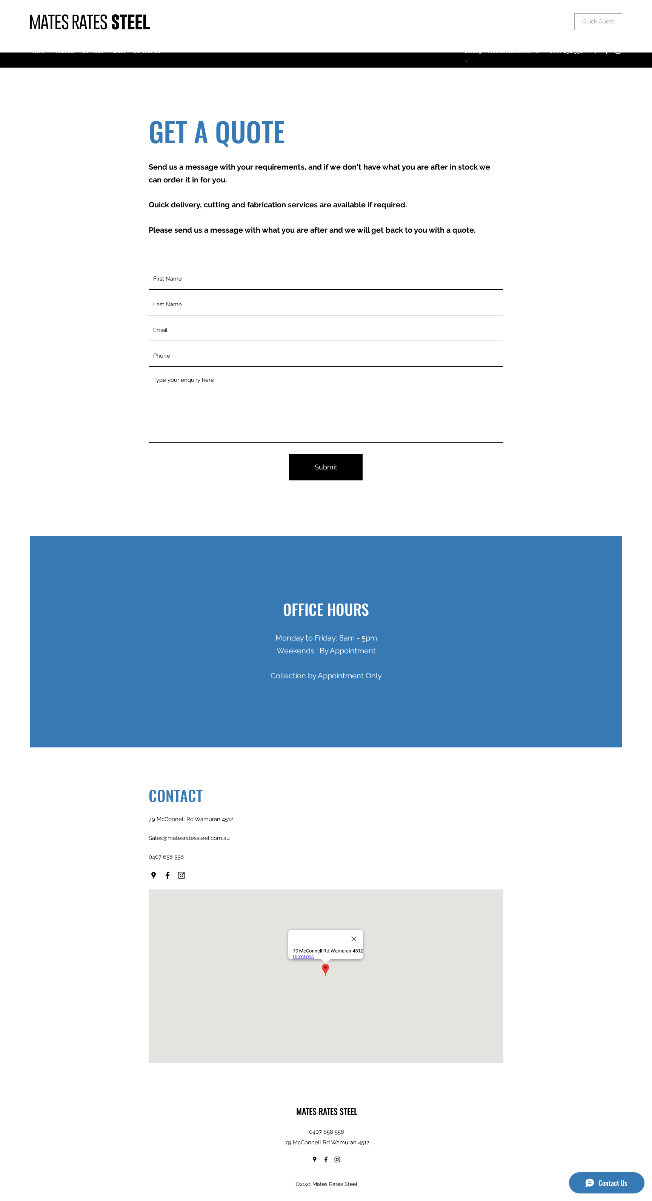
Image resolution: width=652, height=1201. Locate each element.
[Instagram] (618, 51)
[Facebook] (606, 51)
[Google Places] (595, 51)
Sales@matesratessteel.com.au (189, 838)
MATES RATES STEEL (326, 1111)
